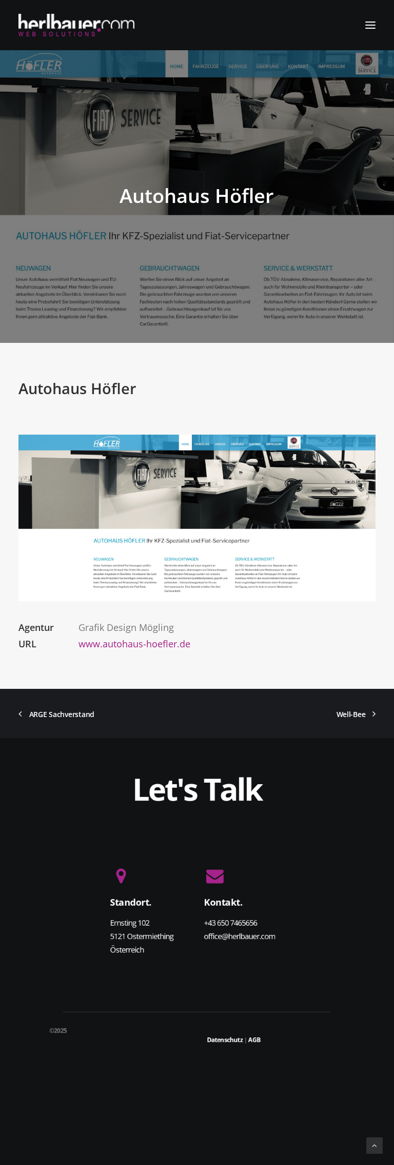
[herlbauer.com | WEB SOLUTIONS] (76, 25)
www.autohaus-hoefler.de (134, 644)
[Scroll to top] (374, 1144)
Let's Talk (197, 788)
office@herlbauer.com (240, 936)
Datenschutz (225, 1039)
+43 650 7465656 (231, 922)
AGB (254, 1039)
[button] (370, 25)
